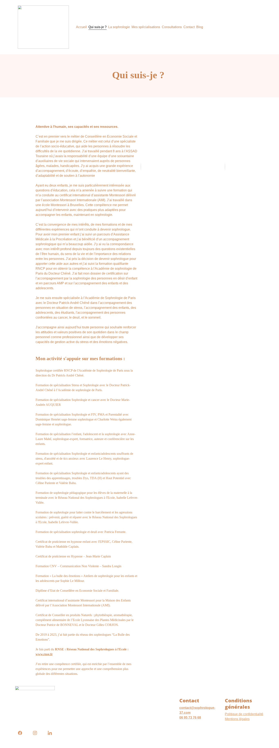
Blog (199, 27)
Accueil (81, 27)
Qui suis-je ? (97, 27)
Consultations (172, 27)
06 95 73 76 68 (190, 717)
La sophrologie (119, 27)
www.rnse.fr (44, 654)
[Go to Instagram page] (37, 733)
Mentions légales (237, 719)
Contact (189, 27)
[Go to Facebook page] (22, 733)
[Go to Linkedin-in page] (50, 733)
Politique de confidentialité (244, 714)
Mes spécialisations (146, 27)
